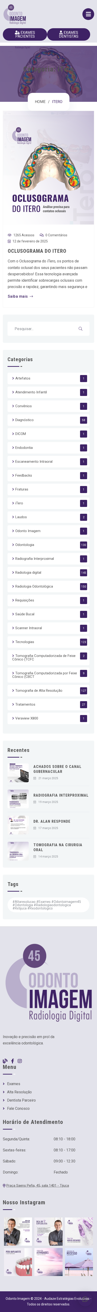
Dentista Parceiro (21, 1100)
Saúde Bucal (24, 614)
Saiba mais (18, 296)
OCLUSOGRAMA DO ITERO (37, 251)
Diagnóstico (24, 420)
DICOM (20, 434)
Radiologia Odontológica (34, 586)
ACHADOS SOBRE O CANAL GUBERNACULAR (57, 769)
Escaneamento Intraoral (34, 461)
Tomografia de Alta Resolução (38, 690)
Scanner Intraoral (28, 628)
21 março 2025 (48, 778)
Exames (13, 1084)
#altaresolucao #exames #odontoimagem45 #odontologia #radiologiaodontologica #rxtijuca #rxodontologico (46, 905)
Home (40, 101)
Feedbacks (23, 475)
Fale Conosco (18, 1108)
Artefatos (22, 378)
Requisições (24, 600)
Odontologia (24, 545)
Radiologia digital (28, 572)
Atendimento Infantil (31, 392)
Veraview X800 (26, 718)
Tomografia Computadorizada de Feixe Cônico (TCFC (44, 657)
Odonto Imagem (27, 531)
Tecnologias (24, 642)
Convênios (23, 406)
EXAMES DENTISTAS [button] (68, 34)
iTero (19, 503)
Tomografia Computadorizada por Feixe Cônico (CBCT (44, 675)
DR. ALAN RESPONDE (51, 821)
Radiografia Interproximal (34, 559)
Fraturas (21, 489)
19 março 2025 (48, 802)
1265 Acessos (23, 235)
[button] (85, 1299)
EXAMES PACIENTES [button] (25, 34)
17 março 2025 (48, 828)
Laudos (21, 517)
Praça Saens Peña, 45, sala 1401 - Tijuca (37, 1185)
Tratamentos (25, 704)
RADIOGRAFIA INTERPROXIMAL (61, 795)
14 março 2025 (48, 856)
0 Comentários (56, 235)
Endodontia (24, 448)
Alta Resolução (19, 1092)
